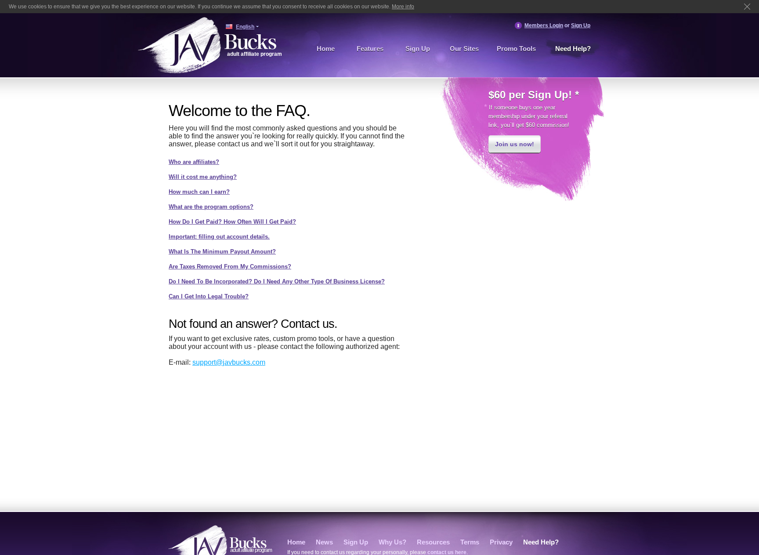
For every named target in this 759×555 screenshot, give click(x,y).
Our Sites (464, 48)
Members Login (543, 25)
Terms (469, 542)
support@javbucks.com (228, 362)
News (324, 542)
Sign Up (580, 25)
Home (326, 48)
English (245, 27)
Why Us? (392, 542)
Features (370, 48)
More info (403, 7)
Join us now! (514, 144)
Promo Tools (516, 48)
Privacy (501, 542)
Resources (433, 542)
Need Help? (573, 48)
